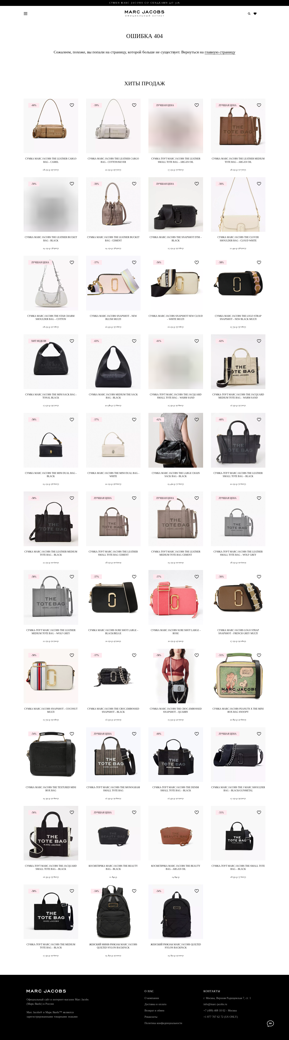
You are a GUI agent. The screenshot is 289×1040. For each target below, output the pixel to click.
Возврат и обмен (154, 1010)
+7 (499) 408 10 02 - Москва (220, 1010)
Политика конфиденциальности (163, 1023)
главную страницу (220, 52)
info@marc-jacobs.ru (215, 1004)
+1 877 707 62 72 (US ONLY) (220, 1016)
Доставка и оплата (155, 1004)
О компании (151, 998)
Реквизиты (150, 1016)
